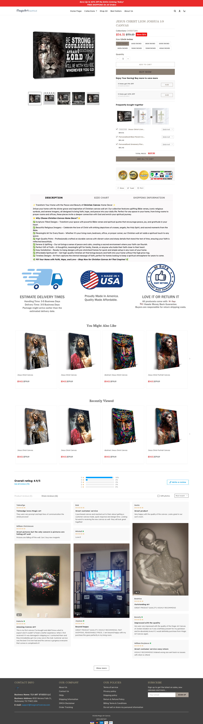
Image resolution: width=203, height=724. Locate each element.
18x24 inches (150, 43)
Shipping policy (110, 695)
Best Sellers (116, 11)
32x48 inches (151, 48)
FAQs (61, 695)
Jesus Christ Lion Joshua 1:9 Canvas (136, 129)
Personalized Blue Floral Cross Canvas (132, 137)
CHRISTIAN (132, 31)
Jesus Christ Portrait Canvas (159, 375)
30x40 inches (136, 48)
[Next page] (190, 359)
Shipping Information (68, 699)
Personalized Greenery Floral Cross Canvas (132, 144)
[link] (9, 715)
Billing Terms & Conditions (115, 703)
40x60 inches (164, 48)
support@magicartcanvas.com (36, 705)
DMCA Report (101, 719)
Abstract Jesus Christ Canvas (115, 375)
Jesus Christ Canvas (25, 375)
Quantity (120, 54)
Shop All (104, 11)
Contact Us (64, 691)
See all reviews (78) (21, 484)
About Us (128, 11)
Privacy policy (109, 691)
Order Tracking (66, 707)
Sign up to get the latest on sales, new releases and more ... (165, 688)
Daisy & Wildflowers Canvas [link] (27, 714)
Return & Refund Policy (113, 699)
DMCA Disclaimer (67, 703)
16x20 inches (136, 43)
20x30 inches (164, 43)
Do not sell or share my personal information (123, 707)
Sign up (182, 695)
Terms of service (110, 687)
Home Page (76, 11)
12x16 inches (127, 39)
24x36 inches (122, 48)
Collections (89, 11)
